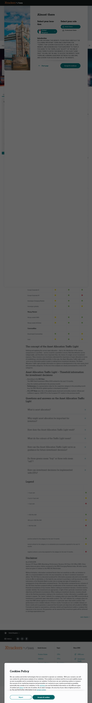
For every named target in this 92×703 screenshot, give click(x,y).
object (21, 688)
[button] (21, 697)
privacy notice (41, 690)
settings (42, 685)
